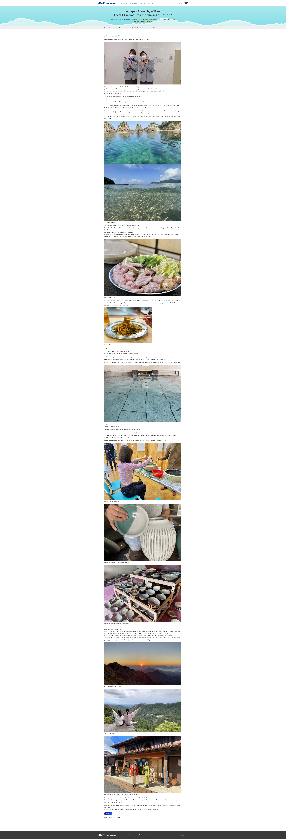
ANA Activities (141, 19)
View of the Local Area (157, 19)
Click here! (108, 813)
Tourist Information (169, 19)
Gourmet (148, 19)
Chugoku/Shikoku (125, 19)
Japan (118, 19)
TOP (105, 27)
